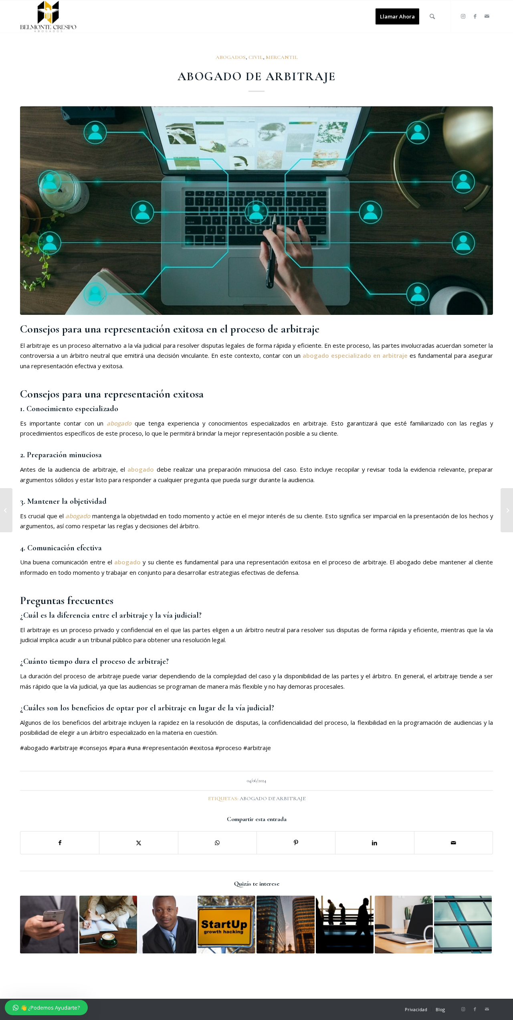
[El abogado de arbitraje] (463, 925)
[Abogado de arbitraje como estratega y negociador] (227, 925)
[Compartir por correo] (453, 842)
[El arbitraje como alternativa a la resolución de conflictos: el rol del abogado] (108, 925)
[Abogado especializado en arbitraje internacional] (285, 925)
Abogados (231, 57)
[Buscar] (432, 16)
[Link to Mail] (487, 16)
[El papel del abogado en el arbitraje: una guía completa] (404, 925)
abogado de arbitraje (272, 798)
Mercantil (282, 57)
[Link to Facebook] (475, 16)
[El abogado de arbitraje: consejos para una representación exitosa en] (256, 210)
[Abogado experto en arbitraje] (345, 925)
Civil (255, 57)
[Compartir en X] (138, 842)
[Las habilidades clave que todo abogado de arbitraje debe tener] (49, 925)
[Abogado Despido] (48, 16)
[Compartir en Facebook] (59, 842)
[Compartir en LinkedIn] (374, 842)
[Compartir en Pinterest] (296, 842)
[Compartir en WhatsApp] (217, 842)
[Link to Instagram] (463, 16)
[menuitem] (397, 16)
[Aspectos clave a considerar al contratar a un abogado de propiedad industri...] (507, 510)
